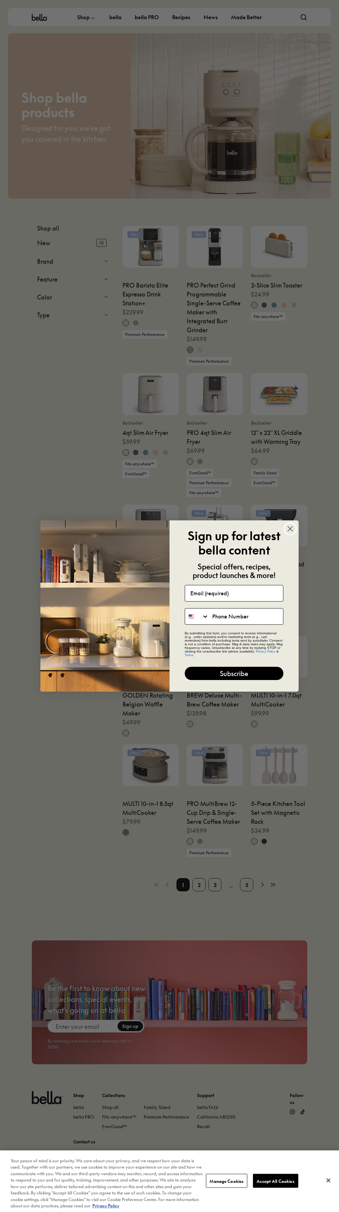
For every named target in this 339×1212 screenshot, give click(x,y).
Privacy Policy (105, 1205)
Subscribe (234, 673)
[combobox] (197, 616)
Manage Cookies (227, 1180)
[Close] (328, 1180)
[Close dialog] (290, 529)
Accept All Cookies (275, 1180)
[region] (169, 1181)
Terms (189, 655)
